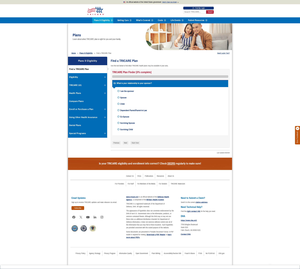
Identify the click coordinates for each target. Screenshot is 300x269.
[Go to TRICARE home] (95, 11)
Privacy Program (109, 253)
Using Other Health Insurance (83, 117)
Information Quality (125, 253)
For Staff (131, 184)
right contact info (193, 211)
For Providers (119, 184)
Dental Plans (75, 125)
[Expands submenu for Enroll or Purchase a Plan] (105, 109)
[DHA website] (93, 231)
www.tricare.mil (132, 197)
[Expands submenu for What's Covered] (152, 20)
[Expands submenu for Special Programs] (105, 133)
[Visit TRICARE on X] (81, 217)
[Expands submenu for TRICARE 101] (105, 85)
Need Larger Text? (223, 53)
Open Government (142, 253)
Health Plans (75, 93)
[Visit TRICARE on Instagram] (102, 217)
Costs (160, 20)
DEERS (171, 163)
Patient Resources (196, 20)
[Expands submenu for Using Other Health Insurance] (105, 117)
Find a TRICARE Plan (79, 69)
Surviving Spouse (127, 123)
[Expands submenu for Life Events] (182, 20)
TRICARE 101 (75, 85)
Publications (149, 176)
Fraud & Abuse (190, 253)
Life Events (176, 20)
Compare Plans (76, 101)
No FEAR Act (210, 253)
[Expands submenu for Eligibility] (105, 77)
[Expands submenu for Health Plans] (105, 93)
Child (122, 104)
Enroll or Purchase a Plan (81, 109)
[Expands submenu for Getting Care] (130, 20)
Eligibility (73, 77)
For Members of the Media (146, 184)
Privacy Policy (80, 253)
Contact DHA (186, 234)
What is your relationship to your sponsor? (134, 83)
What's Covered (143, 20)
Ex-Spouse (124, 116)
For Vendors (163, 184)
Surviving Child (126, 129)
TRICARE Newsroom (178, 184)
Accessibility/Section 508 (172, 253)
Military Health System (155, 200)
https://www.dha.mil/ (189, 220)
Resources (160, 176)
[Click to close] (297, 128)
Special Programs (77, 133)
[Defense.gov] (74, 231)
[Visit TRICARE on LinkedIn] (95, 217)
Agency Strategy (94, 253)
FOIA (200, 253)
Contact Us (130, 176)
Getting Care (123, 20)
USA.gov (221, 253)
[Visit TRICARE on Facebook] (73, 217)
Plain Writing (156, 253)
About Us (171, 176)
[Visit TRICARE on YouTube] (88, 217)
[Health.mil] (84, 231)
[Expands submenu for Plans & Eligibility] (111, 20)
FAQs (139, 176)
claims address (201, 202)
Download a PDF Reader (156, 234)
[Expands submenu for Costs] (165, 20)
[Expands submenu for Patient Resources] (206, 20)
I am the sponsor (127, 91)
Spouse (123, 97)
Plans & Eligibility (102, 20)
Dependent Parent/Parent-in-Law (133, 110)
